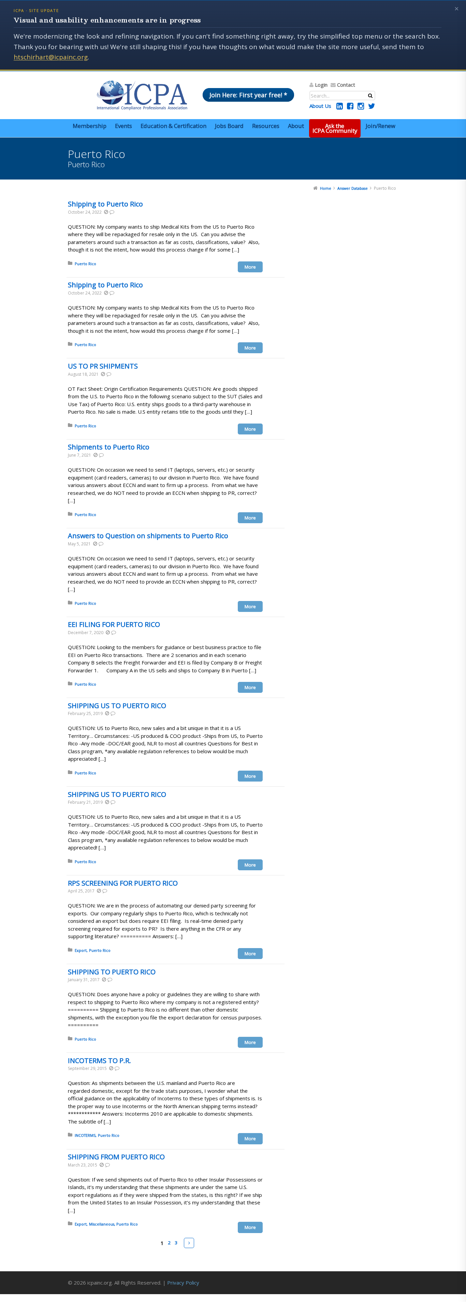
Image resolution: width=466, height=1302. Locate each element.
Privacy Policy (183, 1282)
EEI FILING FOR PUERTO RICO (114, 624)
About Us (320, 105)
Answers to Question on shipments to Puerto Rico (148, 535)
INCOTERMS (85, 1135)
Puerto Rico (85, 263)
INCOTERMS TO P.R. (99, 1060)
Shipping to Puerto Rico (105, 204)
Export (81, 950)
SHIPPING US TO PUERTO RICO (117, 705)
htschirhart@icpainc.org (51, 57)
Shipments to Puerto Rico (108, 447)
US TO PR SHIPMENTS (103, 366)
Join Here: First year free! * (248, 95)
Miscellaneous (101, 1224)
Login (321, 84)
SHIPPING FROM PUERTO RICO (116, 1156)
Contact (346, 84)
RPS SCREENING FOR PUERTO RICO (123, 883)
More (250, 267)
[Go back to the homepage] (142, 95)
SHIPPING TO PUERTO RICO (112, 971)
